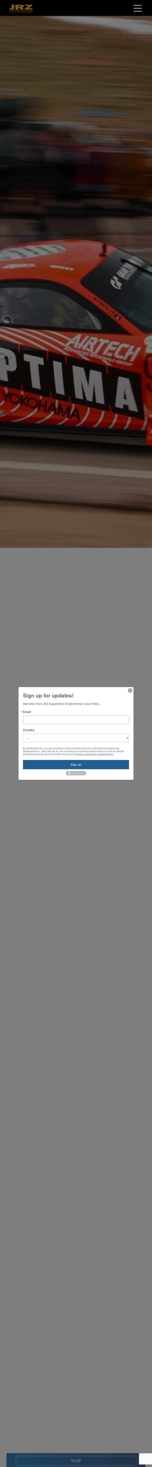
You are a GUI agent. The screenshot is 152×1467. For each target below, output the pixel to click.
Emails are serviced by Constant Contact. (95, 754)
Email (27, 711)
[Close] (130, 690)
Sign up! (76, 764)
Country (28, 730)
